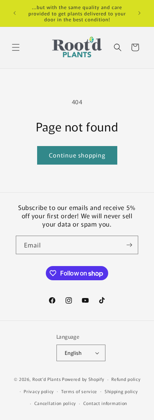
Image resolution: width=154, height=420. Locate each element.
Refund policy (125, 379)
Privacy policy (39, 391)
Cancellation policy (55, 403)
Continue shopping (77, 155)
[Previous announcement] (14, 13)
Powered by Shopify (83, 379)
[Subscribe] (129, 245)
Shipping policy (121, 391)
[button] (15, 47)
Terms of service (79, 391)
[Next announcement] (139, 13)
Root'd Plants (46, 379)
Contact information (105, 403)
